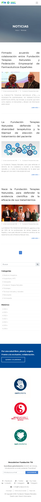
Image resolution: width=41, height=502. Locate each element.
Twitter (20, 481)
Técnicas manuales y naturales (13, 291)
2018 (5, 329)
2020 (5, 322)
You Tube (33, 481)
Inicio (17, 30)
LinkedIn (8, 483)
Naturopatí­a (7, 295)
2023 (5, 312)
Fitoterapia (6, 288)
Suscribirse (31, 472)
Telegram (34, 483)
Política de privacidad (20, 490)
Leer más (34, 107)
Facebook (8, 481)
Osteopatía (7, 282)
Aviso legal (9, 490)
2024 (5, 309)
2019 (4, 325)
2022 (5, 315)
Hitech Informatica (24, 496)
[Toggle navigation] (36, 3)
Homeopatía (7, 298)
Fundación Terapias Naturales (13, 285)
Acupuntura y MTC (9, 278)
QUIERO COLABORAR (13, 359)
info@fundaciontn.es (21, 487)
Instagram (20, 483)
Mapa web (32, 490)
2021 (4, 319)
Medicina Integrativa (10, 275)
